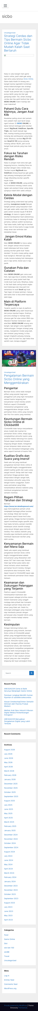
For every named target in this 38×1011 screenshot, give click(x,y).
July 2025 (8, 805)
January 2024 (10, 881)
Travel (6, 956)
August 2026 (9, 750)
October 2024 (10, 843)
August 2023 (9, 903)
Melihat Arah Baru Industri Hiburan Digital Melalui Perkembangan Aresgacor (18, 712)
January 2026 (10, 779)
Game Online (9, 939)
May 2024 (8, 864)
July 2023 (8, 907)
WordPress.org (10, 988)
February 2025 (10, 826)
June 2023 (8, 911)
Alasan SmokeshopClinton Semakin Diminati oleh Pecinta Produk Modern (19, 704)
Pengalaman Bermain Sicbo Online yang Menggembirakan (19, 379)
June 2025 (8, 809)
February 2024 (10, 877)
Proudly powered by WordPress (15, 1005)
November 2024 (11, 839)
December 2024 (11, 835)
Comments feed (11, 984)
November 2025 (11, 788)
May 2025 (8, 813)
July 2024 (8, 856)
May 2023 (8, 916)
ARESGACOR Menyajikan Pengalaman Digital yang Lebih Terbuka (17, 721)
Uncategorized (9, 33)
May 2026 (8, 762)
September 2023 (11, 898)
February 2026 (10, 775)
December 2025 (11, 784)
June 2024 (8, 860)
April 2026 (8, 767)
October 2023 (10, 894)
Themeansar (22, 1008)
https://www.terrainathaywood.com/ (18, 506)
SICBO (19, 123)
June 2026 (8, 758)
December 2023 (11, 886)
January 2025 (10, 830)
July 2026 (8, 754)
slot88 (6, 952)
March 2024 (9, 873)
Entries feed (9, 980)
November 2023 (11, 890)
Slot (5, 943)
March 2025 (9, 822)
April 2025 (8, 818)
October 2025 (10, 792)
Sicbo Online (28, 79)
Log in (6, 976)
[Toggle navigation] (5, 6)
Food (6, 935)
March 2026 (9, 771)
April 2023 (8, 920)
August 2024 (9, 852)
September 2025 (11, 796)
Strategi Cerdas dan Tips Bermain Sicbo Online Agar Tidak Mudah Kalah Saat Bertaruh (18, 43)
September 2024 (11, 847)
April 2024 (8, 869)
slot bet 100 (9, 948)
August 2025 (9, 801)
